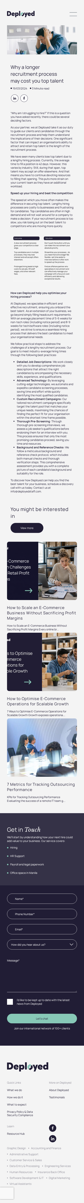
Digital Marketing (59, 1178)
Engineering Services (58, 1166)
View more (27, 528)
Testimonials (57, 1097)
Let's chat (42, 1018)
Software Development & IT (27, 1178)
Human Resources (21, 1172)
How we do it (15, 1097)
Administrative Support (24, 1154)
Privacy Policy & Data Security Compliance (20, 1113)
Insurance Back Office (51, 1172)
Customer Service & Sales (26, 1160)
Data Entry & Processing (24, 1166)
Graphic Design (16, 1148)
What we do (14, 1090)
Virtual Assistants (20, 1184)
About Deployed (59, 1090)
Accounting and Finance (46, 1148)
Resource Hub (16, 1133)
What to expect (17, 1104)
